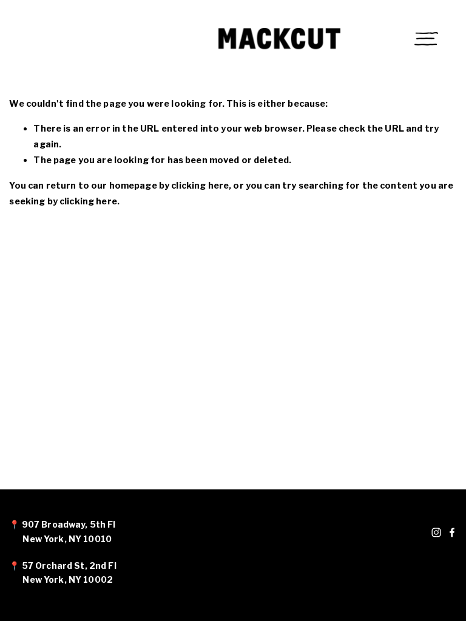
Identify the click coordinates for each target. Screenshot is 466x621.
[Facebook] (452, 532)
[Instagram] (436, 532)
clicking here (200, 185)
